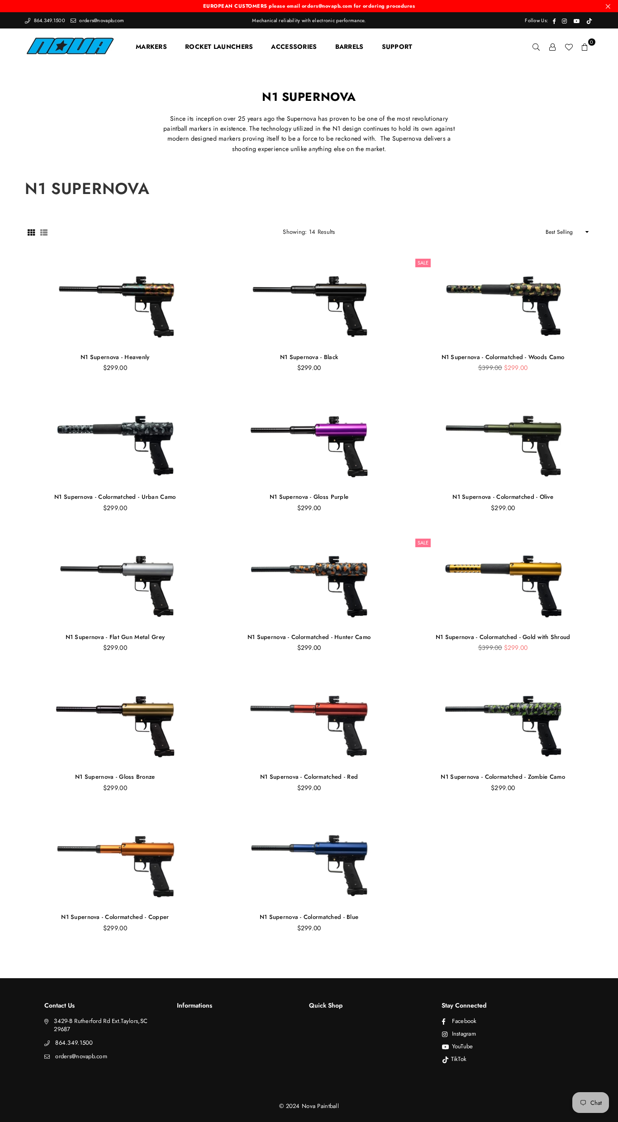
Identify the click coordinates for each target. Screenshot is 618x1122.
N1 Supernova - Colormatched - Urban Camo (115, 496)
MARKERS (151, 46)
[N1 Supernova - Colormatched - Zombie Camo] (503, 721)
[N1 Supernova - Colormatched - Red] (309, 721)
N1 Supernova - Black (309, 357)
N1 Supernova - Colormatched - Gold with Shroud (503, 637)
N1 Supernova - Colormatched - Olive (502, 496)
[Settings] (552, 46)
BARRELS (349, 46)
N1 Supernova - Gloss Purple (309, 496)
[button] (585, 46)
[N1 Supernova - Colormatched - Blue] (309, 861)
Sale (423, 262)
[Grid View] (31, 232)
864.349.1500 (48, 20)
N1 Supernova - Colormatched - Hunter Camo (309, 637)
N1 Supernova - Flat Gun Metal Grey (115, 637)
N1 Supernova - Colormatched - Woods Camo (503, 357)
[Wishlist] (569, 46)
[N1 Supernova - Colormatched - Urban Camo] (115, 441)
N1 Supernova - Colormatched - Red (309, 776)
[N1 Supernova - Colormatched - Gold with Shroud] (503, 581)
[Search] (536, 46)
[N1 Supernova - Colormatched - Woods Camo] (503, 301)
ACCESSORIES (294, 46)
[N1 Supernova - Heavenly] (115, 301)
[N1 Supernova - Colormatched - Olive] (503, 441)
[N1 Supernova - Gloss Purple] (309, 441)
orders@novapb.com (101, 20)
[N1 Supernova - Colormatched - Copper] (115, 861)
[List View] (44, 232)
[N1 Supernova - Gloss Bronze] (115, 721)
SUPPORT (397, 46)
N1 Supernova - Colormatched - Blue (309, 917)
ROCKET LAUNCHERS (219, 46)
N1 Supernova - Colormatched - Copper (115, 917)
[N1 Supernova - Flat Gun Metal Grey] (115, 581)
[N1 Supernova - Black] (309, 301)
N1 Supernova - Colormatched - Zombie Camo (503, 776)
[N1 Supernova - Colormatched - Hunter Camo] (309, 581)
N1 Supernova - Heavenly (115, 357)
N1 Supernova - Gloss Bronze (115, 776)
